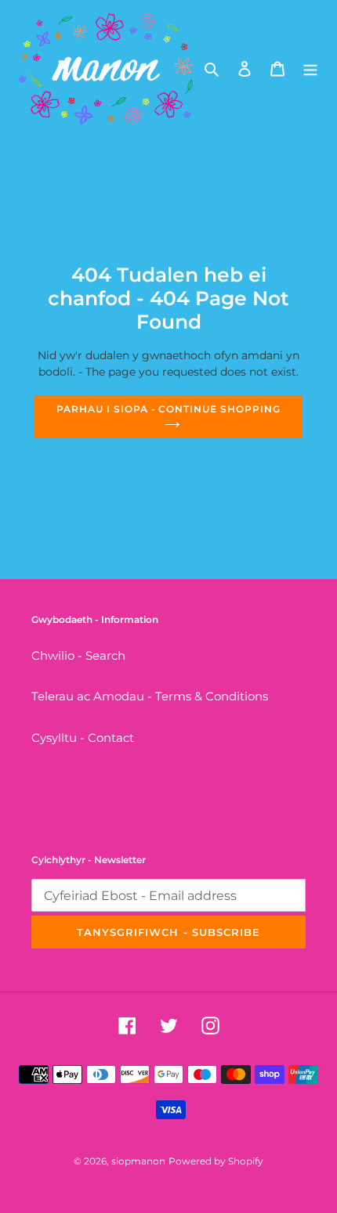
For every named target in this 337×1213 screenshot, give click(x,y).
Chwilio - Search (78, 655)
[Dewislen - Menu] (310, 68)
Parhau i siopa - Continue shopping (168, 409)
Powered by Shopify (215, 1161)
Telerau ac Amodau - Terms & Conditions (149, 696)
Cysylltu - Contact (82, 737)
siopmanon (138, 1161)
